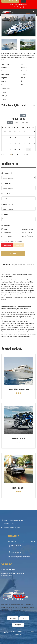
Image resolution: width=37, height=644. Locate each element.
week (16, 123)
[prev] (12, 115)
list (27, 123)
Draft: (3, 84)
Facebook (13, 618)
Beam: (3, 81)
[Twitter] (17, 7)
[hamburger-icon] (28, 12)
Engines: (4, 78)
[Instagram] (23, 7)
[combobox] (18, 177)
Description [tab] (6, 265)
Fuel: (3, 71)
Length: (4, 68)
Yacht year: (5, 64)
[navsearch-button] (33, 12)
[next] (17, 115)
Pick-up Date (6, 194)
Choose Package (7, 204)
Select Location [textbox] (8, 178)
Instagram (18, 625)
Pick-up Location (7, 173)
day (22, 123)
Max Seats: (5, 74)
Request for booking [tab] (18, 265)
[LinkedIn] (20, 7)
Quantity (4, 215)
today (23, 115)
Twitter (24, 618)
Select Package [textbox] (8, 209)
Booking (13, 253)
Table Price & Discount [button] (13, 105)
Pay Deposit (7, 245)
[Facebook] (14, 7)
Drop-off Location (7, 183)
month (10, 123)
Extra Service (5, 226)
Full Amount (18, 245)
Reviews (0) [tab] (30, 265)
